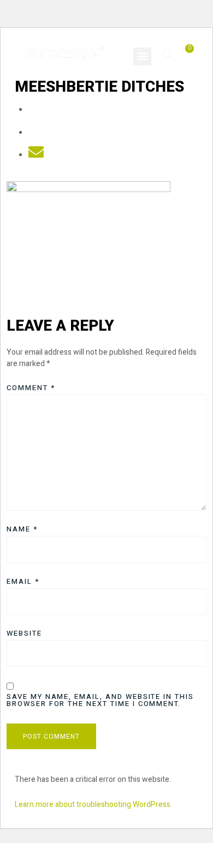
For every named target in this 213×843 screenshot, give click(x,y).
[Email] (36, 155)
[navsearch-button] (168, 54)
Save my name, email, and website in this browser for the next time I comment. (100, 700)
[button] (142, 56)
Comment (31, 387)
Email (23, 581)
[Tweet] (36, 133)
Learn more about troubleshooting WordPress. (93, 804)
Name (22, 529)
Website (24, 633)
